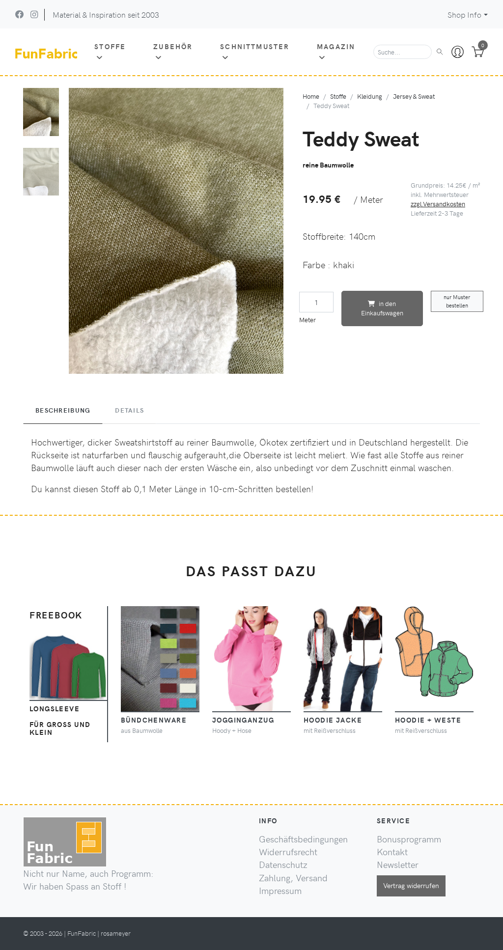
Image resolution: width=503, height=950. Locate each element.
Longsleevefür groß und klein (60, 720)
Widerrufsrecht (288, 852)
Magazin (336, 46)
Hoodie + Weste (428, 720)
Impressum (280, 890)
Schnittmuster (254, 46)
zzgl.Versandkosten (438, 203)
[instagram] (34, 14)
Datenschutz (283, 864)
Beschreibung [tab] (62, 410)
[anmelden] (457, 52)
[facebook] (19, 14)
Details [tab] (129, 410)
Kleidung (369, 96)
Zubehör (173, 46)
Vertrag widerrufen (411, 885)
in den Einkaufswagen (382, 308)
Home (311, 96)
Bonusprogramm (409, 839)
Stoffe (110, 46)
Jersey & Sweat (414, 96)
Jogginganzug (243, 720)
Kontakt (392, 852)
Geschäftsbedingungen (303, 839)
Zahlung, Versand (293, 878)
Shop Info (464, 14)
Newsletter (398, 864)
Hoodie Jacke (333, 720)
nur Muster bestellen (457, 301)
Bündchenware (154, 720)
